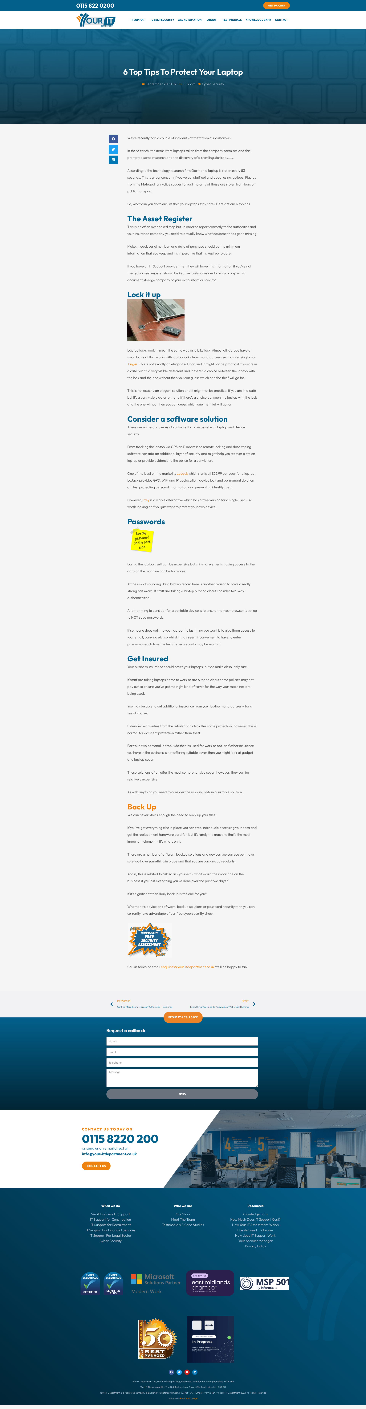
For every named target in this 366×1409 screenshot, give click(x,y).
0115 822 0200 (95, 5)
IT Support (138, 20)
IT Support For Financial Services (110, 1230)
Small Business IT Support (110, 1214)
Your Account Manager (255, 1241)
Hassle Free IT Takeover (255, 1230)
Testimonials (232, 20)
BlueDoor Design (188, 1398)
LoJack (182, 473)
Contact (281, 20)
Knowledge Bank (258, 20)
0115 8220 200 (120, 1138)
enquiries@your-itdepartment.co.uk (187, 967)
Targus (132, 364)
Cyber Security (163, 20)
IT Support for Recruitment (111, 1225)
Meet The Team (183, 1219)
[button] (139, 20)
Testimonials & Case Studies (183, 1225)
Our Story (183, 1214)
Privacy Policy (255, 1246)
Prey (146, 500)
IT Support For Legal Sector (110, 1235)
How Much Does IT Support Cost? (255, 1219)
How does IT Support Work (255, 1235)
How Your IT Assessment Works (255, 1225)
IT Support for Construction (110, 1219)
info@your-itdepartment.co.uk (109, 1153)
